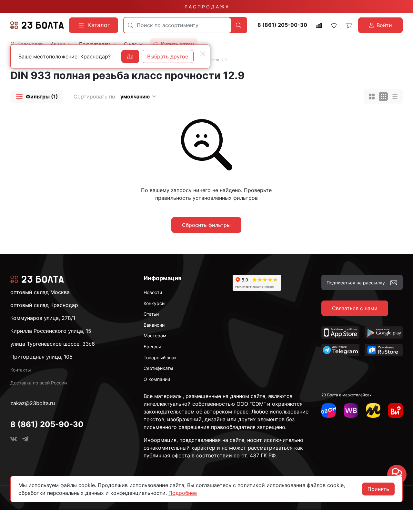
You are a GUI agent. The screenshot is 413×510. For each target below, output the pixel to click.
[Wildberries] (351, 410)
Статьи (151, 314)
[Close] (202, 54)
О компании (157, 379)
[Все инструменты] (395, 410)
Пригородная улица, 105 (41, 356)
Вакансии (154, 325)
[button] (36, 96)
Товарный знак (160, 357)
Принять (378, 489)
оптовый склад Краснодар (44, 305)
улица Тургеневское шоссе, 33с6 (52, 344)
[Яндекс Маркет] (373, 410)
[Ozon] (328, 410)
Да (130, 56)
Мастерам (155, 335)
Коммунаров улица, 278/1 (42, 318)
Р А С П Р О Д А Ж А (206, 6)
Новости (153, 292)
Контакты (20, 369)
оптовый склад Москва (40, 292)
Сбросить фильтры (206, 225)
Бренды (152, 346)
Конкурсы (155, 303)
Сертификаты (158, 368)
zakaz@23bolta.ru (32, 403)
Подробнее (182, 493)
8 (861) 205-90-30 (282, 25)
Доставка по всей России (38, 382)
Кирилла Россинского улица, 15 (50, 331)
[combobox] (177, 25)
